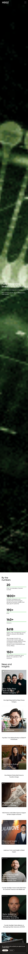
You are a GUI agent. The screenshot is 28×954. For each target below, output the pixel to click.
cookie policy (5, 947)
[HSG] (5, 3)
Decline (11, 950)
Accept (5, 950)
